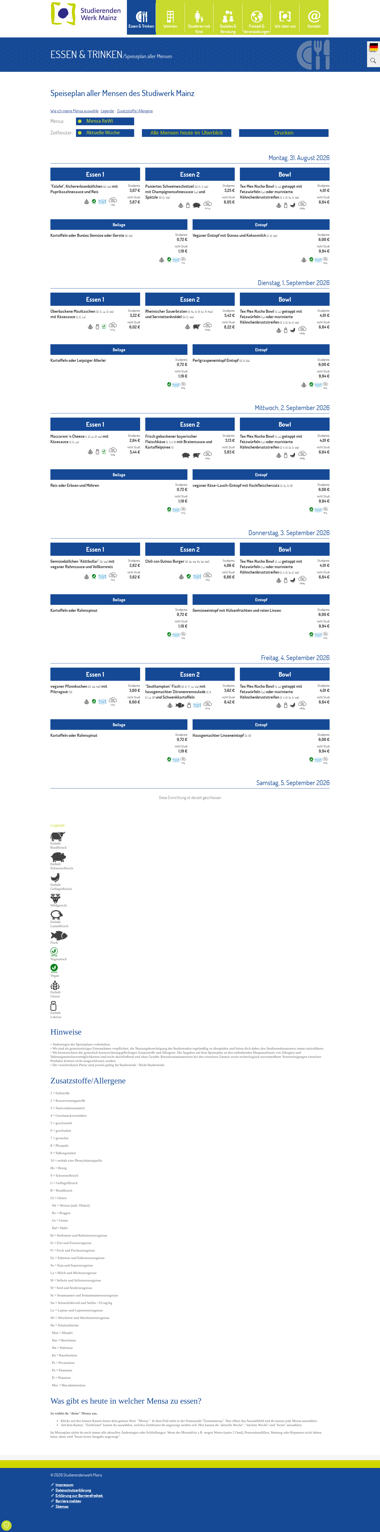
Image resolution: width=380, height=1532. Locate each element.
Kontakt (314, 26)
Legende (107, 110)
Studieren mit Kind (199, 28)
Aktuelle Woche (103, 133)
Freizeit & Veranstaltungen (256, 28)
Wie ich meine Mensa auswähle (74, 110)
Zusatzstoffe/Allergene (135, 110)
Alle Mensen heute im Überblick (186, 133)
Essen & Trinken (141, 26)
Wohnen (170, 26)
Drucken (283, 133)
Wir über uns (285, 26)
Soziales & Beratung (228, 28)
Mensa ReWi (99, 121)
